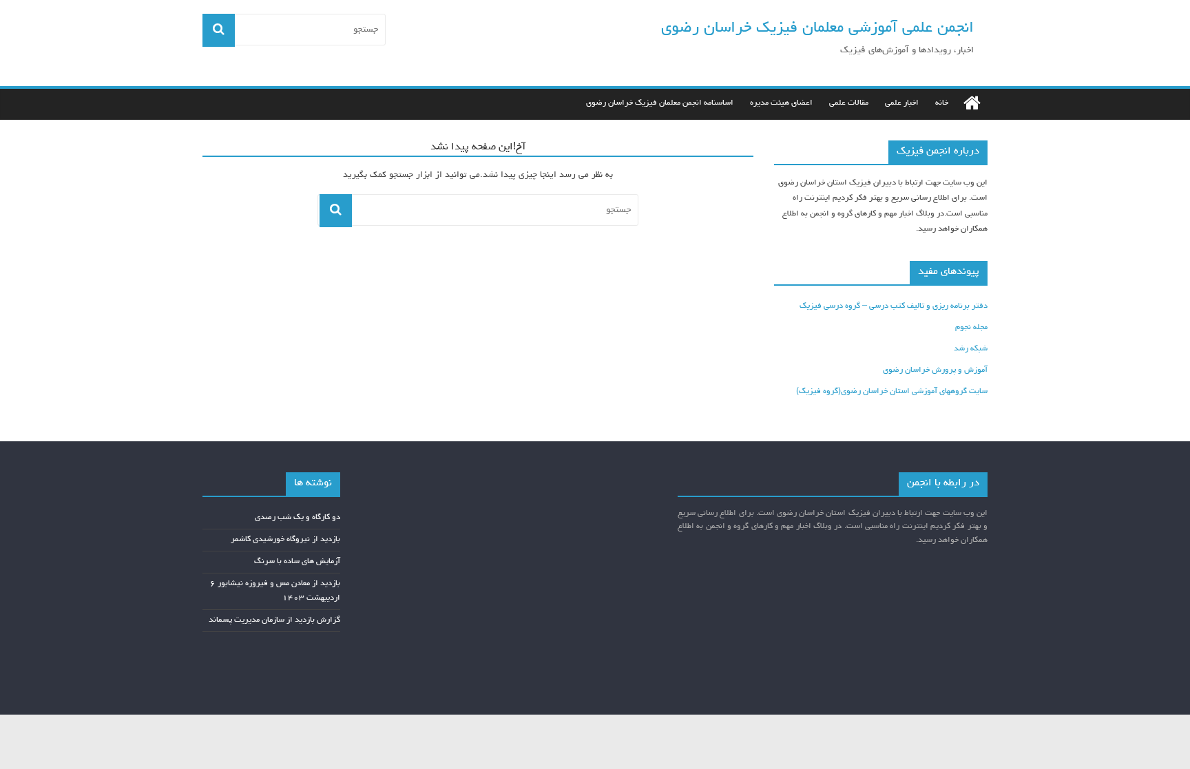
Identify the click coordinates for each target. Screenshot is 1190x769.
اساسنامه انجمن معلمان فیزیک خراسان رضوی (659, 103)
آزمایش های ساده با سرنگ (297, 562)
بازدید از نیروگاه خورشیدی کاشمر (285, 540)
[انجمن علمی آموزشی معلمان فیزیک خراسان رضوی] (972, 104)
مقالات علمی (848, 103)
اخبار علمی (902, 103)
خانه (941, 103)
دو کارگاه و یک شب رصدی (297, 518)
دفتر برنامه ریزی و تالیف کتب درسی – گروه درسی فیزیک (894, 306)
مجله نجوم (971, 328)
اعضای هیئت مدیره (781, 103)
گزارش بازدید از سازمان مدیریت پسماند (274, 620)
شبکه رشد (971, 349)
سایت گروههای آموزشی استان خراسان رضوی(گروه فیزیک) (892, 392)
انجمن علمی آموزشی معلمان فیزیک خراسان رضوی (817, 28)
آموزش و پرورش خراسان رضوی (935, 370)
